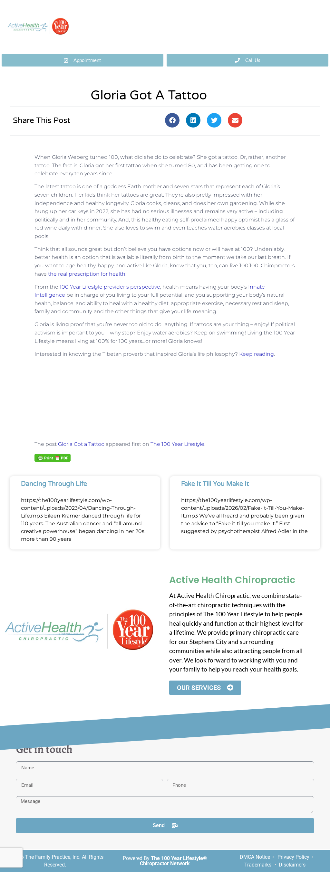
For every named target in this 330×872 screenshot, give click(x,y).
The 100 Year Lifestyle (177, 444)
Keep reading (256, 354)
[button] (172, 120)
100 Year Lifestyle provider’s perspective (110, 287)
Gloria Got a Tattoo (81, 444)
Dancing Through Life (54, 484)
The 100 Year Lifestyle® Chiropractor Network (173, 861)
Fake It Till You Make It (215, 484)
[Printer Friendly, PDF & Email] (52, 457)
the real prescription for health (86, 274)
